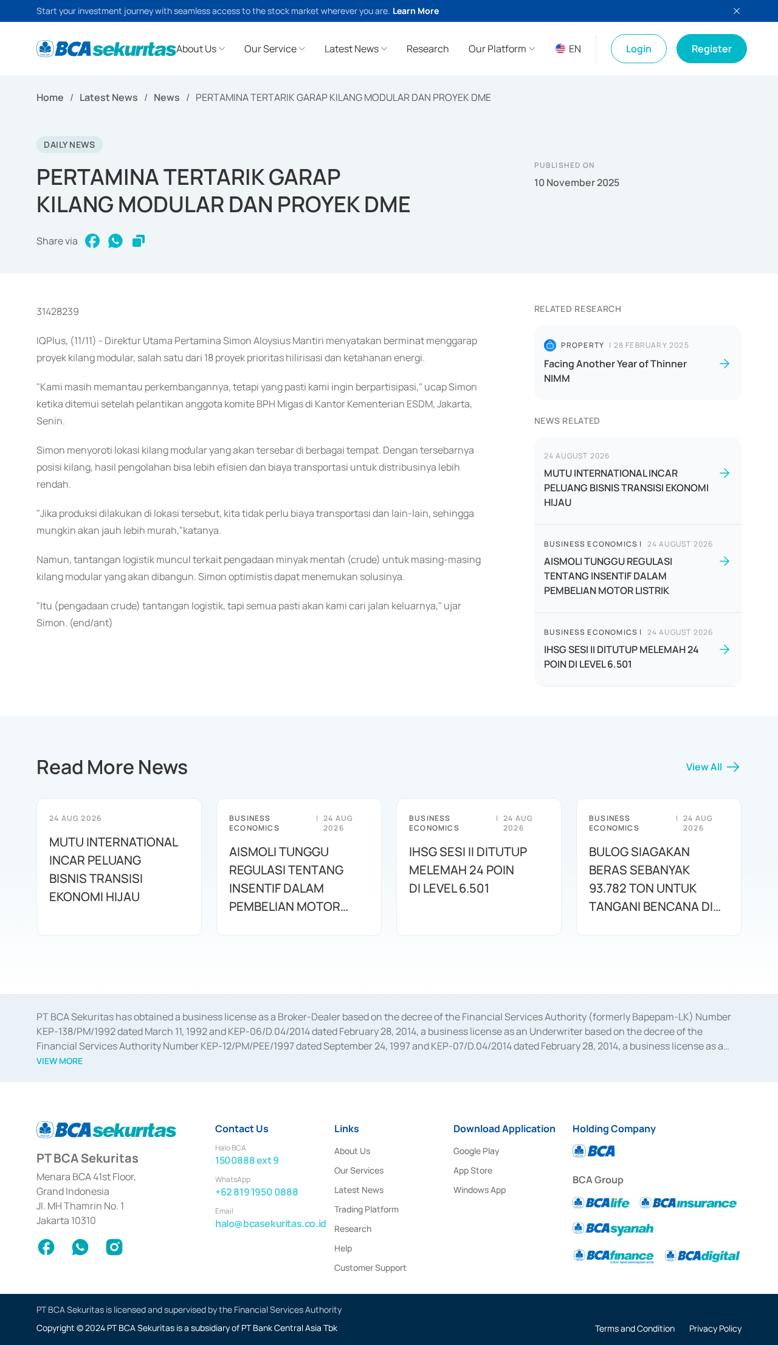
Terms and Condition (635, 1328)
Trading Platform (366, 1209)
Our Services (359, 1170)
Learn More (416, 10)
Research (352, 1228)
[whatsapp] (115, 240)
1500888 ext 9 (247, 1160)
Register (712, 48)
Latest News (109, 97)
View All (704, 766)
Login (639, 48)
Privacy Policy (715, 1328)
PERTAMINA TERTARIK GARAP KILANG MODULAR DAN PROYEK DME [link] (343, 97)
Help (343, 1248)
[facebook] (92, 240)
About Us (352, 1151)
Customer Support (370, 1267)
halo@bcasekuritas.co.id (270, 1223)
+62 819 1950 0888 (256, 1191)
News (167, 97)
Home (50, 97)
